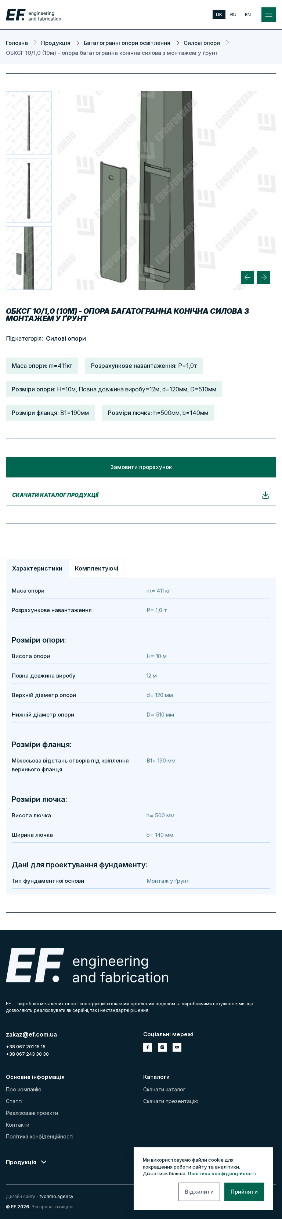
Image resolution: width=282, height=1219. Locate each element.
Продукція (21, 1162)
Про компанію (23, 1089)
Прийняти (244, 1191)
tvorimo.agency (56, 1196)
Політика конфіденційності (222, 1173)
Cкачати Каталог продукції (55, 495)
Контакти (17, 1125)
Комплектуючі (96, 568)
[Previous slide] (247, 277)
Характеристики (37, 568)
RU (233, 14)
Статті (14, 1101)
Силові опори (66, 338)
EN (248, 14)
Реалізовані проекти (32, 1113)
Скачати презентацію (171, 1101)
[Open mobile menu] (268, 14)
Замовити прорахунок (141, 466)
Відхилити (199, 1191)
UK (219, 14)
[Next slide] (263, 277)
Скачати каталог (164, 1089)
